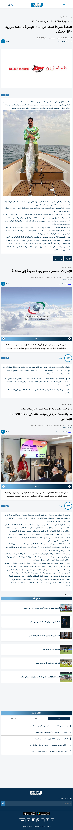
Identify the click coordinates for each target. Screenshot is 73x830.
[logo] (37, 5)
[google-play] (43, 814)
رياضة (70, 16)
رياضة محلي (58, 258)
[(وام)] (68, 358)
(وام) (60, 358)
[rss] (38, 820)
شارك (7, 41)
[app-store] (29, 814)
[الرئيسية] (36, 793)
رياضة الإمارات (63, 16)
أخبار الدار (64, 267)
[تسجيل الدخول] (10, 5)
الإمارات (68, 258)
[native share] (3, 41)
